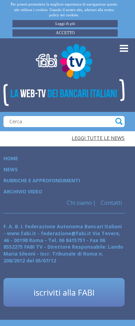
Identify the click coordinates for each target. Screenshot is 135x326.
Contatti (110, 203)
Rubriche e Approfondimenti (41, 180)
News (10, 169)
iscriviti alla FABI (64, 292)
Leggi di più (65, 23)
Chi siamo (79, 203)
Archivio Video (22, 191)
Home (10, 158)
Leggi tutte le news (98, 138)
